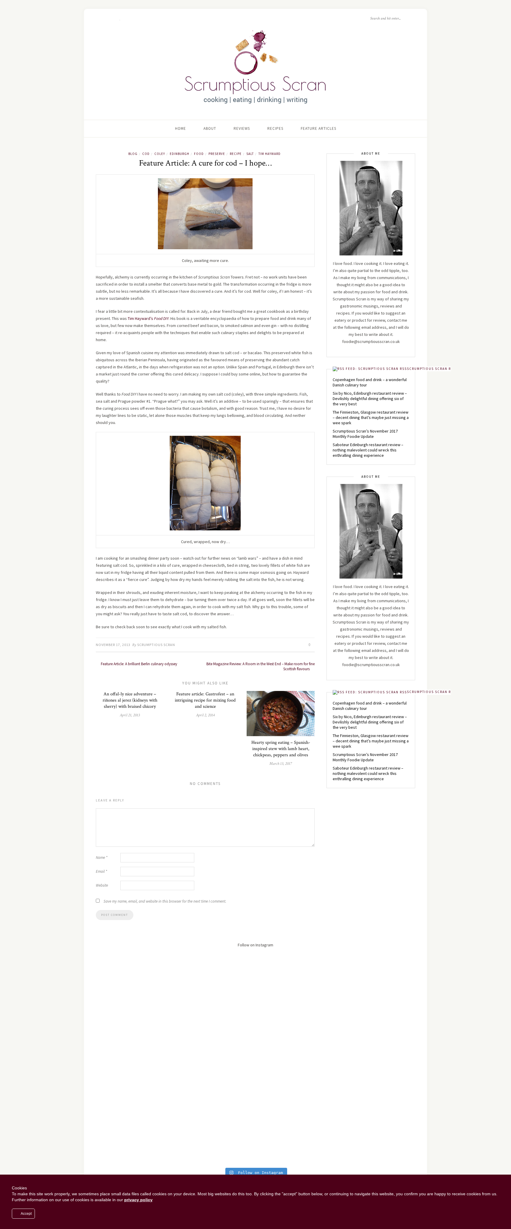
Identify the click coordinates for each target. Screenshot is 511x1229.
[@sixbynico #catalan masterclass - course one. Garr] (139, 1078)
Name (101, 857)
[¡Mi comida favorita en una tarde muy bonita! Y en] (372, 1127)
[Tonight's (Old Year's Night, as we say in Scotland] (255, 1141)
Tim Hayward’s (140, 318)
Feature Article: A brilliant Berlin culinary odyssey (138, 663)
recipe (236, 154)
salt (250, 154)
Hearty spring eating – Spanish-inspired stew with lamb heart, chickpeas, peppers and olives (280, 748)
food (199, 154)
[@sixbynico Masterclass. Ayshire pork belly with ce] (139, 1132)
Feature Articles (318, 128)
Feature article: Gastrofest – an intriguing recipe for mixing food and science (205, 700)
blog (133, 154)
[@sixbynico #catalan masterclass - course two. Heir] (372, 1025)
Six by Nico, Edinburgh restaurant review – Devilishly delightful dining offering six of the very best (370, 399)
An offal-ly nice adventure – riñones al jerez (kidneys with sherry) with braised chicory (130, 700)
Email (101, 871)
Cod (146, 154)
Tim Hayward (269, 154)
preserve (216, 154)
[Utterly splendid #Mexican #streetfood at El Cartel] (255, 963)
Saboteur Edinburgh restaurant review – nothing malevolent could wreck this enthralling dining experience (368, 450)
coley (159, 154)
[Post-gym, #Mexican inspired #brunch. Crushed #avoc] (139, 967)
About (209, 128)
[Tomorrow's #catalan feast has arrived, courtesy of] (255, 1071)
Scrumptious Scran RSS (431, 369)
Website (102, 885)
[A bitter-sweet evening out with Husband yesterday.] (372, 977)
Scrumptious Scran (156, 644)
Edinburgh (179, 154)
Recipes (275, 128)
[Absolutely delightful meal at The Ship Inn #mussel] (139, 1032)
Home (180, 128)
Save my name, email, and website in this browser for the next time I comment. (165, 901)
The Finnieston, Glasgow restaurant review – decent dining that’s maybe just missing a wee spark (371, 417)
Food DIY (161, 318)
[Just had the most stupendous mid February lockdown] (372, 1088)
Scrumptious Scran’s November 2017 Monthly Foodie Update (365, 433)
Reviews (242, 128)
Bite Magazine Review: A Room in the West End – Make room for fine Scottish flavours (260, 666)
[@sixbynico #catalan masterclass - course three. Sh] (255, 1025)
